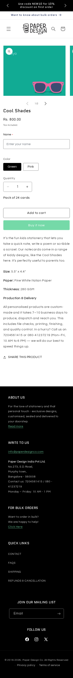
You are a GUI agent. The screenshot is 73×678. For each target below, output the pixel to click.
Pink (31, 166)
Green (12, 166)
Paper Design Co (33, 660)
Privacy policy (26, 665)
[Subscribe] (59, 614)
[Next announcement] (65, 5)
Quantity (9, 178)
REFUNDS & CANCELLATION (27, 580)
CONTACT (14, 554)
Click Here (15, 526)
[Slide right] (45, 103)
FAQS (12, 563)
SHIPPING (14, 571)
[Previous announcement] (7, 5)
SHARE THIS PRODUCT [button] (25, 357)
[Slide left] (27, 103)
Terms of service (49, 665)
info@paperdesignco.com (26, 451)
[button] (8, 28)
